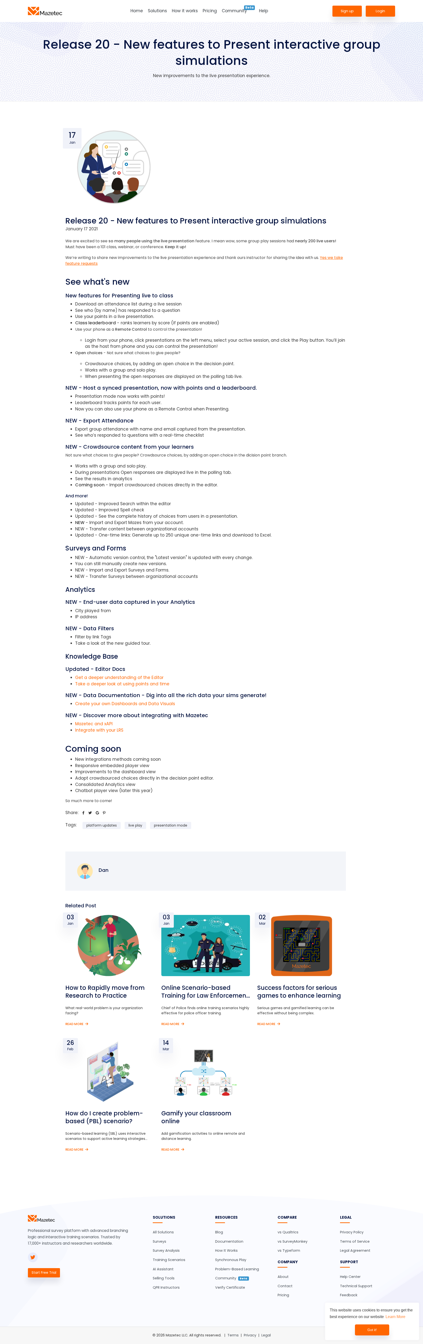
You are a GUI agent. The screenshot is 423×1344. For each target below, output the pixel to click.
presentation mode (170, 825)
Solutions (157, 11)
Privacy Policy (352, 1232)
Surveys (159, 1241)
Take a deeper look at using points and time (122, 684)
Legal (266, 1335)
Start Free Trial (44, 1272)
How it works (185, 11)
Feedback (348, 1295)
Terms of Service (355, 1241)
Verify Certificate (230, 1287)
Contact (285, 1286)
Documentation (229, 1241)
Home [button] (136, 11)
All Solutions (163, 1232)
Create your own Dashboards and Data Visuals (125, 704)
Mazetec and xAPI (94, 724)
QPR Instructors (166, 1287)
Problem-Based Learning (237, 1269)
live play (135, 825)
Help (263, 11)
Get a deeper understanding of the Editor (119, 677)
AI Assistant (163, 1269)
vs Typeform (289, 1250)
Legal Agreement (355, 1250)
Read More (74, 1024)
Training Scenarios (169, 1259)
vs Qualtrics (288, 1232)
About (283, 1276)
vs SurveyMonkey (292, 1241)
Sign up (347, 10)
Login (380, 10)
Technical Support (356, 1286)
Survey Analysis (166, 1250)
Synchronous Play (230, 1259)
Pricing (210, 11)
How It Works (226, 1250)
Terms (233, 1335)
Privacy (250, 1335)
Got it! (372, 1330)
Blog (219, 1232)
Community (234, 11)
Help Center (350, 1276)
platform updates (101, 825)
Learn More (395, 1317)
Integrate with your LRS (99, 730)
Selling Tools (164, 1278)
